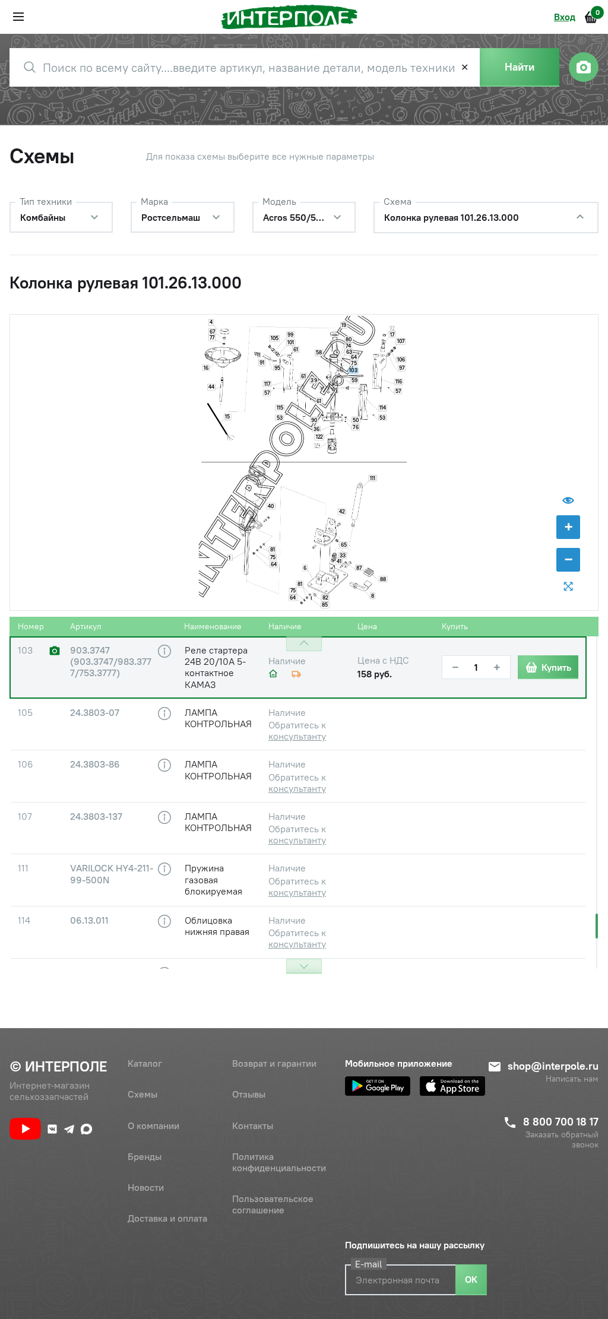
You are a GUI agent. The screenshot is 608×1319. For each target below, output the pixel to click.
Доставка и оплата (167, 1218)
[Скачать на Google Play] (377, 1086)
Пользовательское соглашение (273, 1204)
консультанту (297, 736)
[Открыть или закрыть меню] (18, 16)
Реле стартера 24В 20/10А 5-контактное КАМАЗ (216, 667)
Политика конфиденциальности (279, 1162)
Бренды (145, 1156)
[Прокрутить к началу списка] (304, 643)
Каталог (145, 1063)
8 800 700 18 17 (560, 1121)
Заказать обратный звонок (561, 1140)
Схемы (142, 1094)
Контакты (252, 1125)
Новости (146, 1187)
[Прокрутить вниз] (304, 966)
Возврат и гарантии (274, 1063)
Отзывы (248, 1094)
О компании (153, 1125)
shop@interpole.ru (553, 1066)
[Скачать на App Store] (452, 1086)
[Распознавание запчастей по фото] (583, 67)
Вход (564, 17)
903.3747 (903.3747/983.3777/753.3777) (110, 661)
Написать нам (572, 1079)
